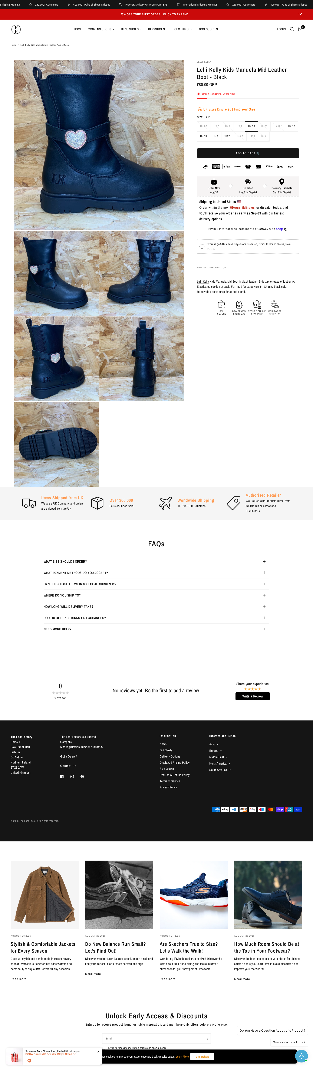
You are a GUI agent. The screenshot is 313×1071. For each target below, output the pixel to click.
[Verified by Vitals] (29, 1060)
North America (218, 763)
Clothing (181, 29)
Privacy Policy (168, 787)
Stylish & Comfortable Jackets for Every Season (43, 947)
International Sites (222, 735)
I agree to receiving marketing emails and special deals (136, 1048)
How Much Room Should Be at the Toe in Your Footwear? (266, 947)
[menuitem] (78, 29)
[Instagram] (75, 776)
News (163, 744)
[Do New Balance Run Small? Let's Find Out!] (119, 895)
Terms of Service (170, 781)
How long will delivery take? (68, 606)
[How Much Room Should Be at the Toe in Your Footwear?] (268, 895)
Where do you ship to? (62, 595)
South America (218, 770)
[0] (299, 29)
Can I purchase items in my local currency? (80, 584)
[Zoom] (175, 69)
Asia (212, 744)
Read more (19, 979)
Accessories (208, 29)
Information (168, 735)
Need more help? (58, 629)
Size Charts (167, 768)
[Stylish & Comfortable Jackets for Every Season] (45, 895)
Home (78, 29)
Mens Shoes (130, 29)
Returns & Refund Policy (175, 775)
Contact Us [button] (68, 766)
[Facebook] (65, 776)
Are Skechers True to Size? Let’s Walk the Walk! (189, 947)
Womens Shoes (99, 29)
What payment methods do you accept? (76, 572)
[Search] (292, 29)
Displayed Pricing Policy (175, 762)
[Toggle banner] (300, 14)
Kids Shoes (156, 29)
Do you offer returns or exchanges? (75, 617)
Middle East (216, 757)
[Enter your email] (206, 1039)
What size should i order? (65, 561)
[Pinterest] (85, 776)
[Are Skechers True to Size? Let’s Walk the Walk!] (194, 895)
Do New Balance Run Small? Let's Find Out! (115, 947)
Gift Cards (166, 750)
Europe (213, 750)
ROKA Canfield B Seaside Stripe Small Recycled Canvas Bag (52, 1053)
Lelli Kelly (203, 281)
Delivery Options (170, 756)
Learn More (182, 1056)
